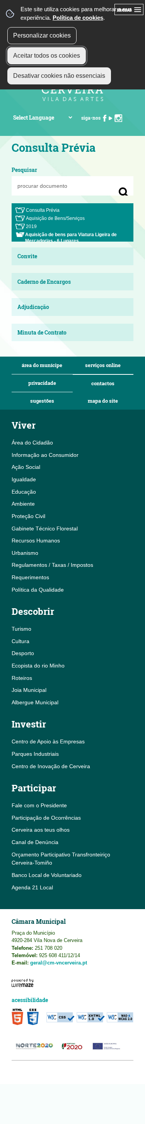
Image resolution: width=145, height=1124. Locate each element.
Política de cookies (78, 17)
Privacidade (42, 383)
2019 (31, 226)
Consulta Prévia (43, 210)
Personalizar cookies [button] (42, 35)
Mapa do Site (103, 401)
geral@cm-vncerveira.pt (58, 963)
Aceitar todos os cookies (46, 55)
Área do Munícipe (42, 365)
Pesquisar (24, 169)
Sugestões (42, 401)
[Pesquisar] (123, 192)
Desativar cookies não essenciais (59, 75)
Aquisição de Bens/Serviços (55, 218)
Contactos (102, 383)
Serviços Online (103, 365)
